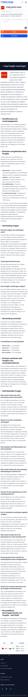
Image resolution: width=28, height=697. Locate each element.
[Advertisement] (14, 48)
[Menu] (25, 2)
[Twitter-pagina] (6, 688)
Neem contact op (5, 679)
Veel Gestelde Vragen (6, 677)
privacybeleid (4, 665)
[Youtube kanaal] (10, 688)
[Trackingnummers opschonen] (26, 28)
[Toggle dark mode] (22, 2)
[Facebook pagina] (2, 688)
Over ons (3, 663)
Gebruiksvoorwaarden (6, 668)
